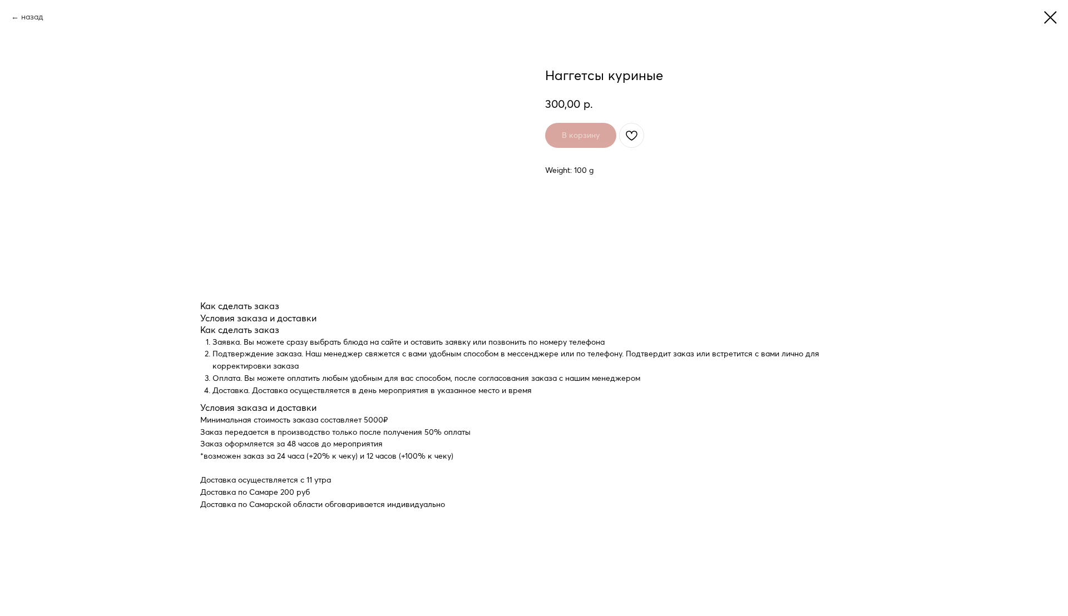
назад (32, 17)
